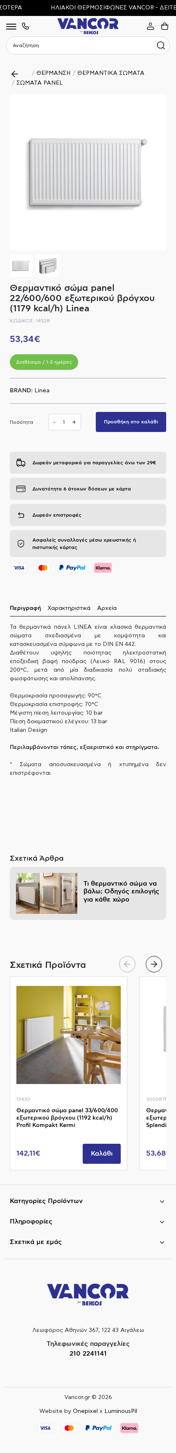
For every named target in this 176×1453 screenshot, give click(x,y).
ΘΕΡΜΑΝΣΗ (53, 73)
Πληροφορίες (31, 1221)
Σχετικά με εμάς (36, 1242)
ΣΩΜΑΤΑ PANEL (39, 83)
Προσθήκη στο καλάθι (131, 421)
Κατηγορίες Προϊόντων (46, 1201)
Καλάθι (102, 1153)
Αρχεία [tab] (107, 608)
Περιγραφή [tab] (25, 608)
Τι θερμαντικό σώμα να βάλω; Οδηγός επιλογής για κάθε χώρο (121, 891)
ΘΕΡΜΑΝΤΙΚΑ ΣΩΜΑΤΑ (110, 73)
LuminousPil (120, 1411)
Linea (42, 391)
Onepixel (85, 1411)
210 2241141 (88, 1353)
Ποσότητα (21, 422)
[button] (156, 172)
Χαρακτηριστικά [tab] (68, 608)
